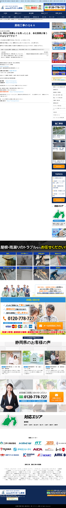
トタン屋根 (59, 472)
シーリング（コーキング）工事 (19, 470)
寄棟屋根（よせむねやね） (13, 478)
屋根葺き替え (27, 17)
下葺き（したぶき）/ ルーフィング (44, 473)
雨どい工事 (51, 17)
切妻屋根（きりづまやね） (25, 478)
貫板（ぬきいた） (59, 476)
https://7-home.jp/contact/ (13, 100)
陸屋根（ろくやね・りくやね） (25, 472)
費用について (18, 13)
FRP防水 (36, 479)
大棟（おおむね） (36, 478)
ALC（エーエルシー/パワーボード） (49, 468)
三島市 (46, 425)
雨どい (25, 476)
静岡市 (56, 425)
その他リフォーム (56, 114)
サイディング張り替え (57, 105)
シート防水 (57, 470)
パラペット (30, 479)
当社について (44, 13)
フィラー (19, 468)
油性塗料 (60, 468)
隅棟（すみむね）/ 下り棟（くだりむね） (50, 478)
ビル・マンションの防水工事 (58, 117)
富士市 (41, 425)
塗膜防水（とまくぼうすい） (11, 472)
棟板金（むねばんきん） (33, 476)
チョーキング (13, 468)
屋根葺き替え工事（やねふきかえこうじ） (22, 473)
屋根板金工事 (36, 17)
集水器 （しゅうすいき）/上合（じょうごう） (13, 476)
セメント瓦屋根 (37, 472)
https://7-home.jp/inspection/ (17, 91)
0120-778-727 (13, 70)
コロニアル (58, 479)
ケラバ (4, 478)
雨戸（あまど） (41, 475)
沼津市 (30, 425)
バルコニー (29, 470)
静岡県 (26, 422)
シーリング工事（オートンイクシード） (59, 109)
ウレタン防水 (50, 470)
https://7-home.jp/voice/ (11, 82)
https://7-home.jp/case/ (11, 81)
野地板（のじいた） (57, 473)
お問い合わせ (58, 13)
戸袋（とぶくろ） (32, 475)
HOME (5, 13)
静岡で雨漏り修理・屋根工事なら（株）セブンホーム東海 (28, 506)
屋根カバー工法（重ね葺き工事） (59, 86)
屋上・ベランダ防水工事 (57, 97)
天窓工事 (55, 112)
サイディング (37, 468)
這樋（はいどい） (58, 475)
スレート (52, 479)
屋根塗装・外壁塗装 (57, 92)
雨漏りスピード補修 (6, 17)
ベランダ (35, 470)
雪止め (34, 473)
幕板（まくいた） (49, 475)
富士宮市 (36, 425)
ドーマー (62, 478)
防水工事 (44, 17)
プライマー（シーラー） (28, 468)
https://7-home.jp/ (4, 66)
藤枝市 (51, 425)
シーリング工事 (60, 17)
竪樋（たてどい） (22, 479)
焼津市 (25, 425)
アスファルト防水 (42, 470)
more (59, 166)
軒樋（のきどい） (13, 479)
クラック (7, 468)
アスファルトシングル (44, 479)
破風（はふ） (51, 476)
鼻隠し (7, 479)
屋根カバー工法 (17, 17)
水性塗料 (9, 470)
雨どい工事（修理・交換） (58, 94)
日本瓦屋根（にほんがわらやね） (48, 472)
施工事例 (31, 13)
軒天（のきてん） (43, 476)
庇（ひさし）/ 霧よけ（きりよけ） (20, 475)
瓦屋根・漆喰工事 (56, 100)
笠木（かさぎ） (8, 475)
